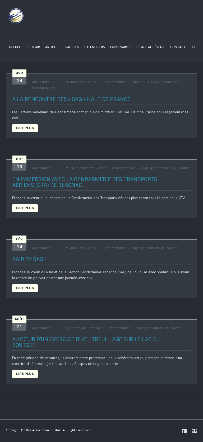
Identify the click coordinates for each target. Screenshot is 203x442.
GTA (173, 168)
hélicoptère (40, 88)
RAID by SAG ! (29, 259)
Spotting (94, 328)
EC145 (155, 82)
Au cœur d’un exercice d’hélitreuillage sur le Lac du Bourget (86, 342)
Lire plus (25, 128)
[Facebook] (184, 431)
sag (53, 88)
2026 (65, 82)
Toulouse (183, 168)
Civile (74, 168)
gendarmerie (171, 82)
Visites (91, 82)
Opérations (78, 328)
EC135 (145, 82)
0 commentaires (114, 82)
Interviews (77, 82)
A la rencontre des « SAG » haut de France (71, 99)
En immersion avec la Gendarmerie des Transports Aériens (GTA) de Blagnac (84, 182)
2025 (65, 168)
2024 (65, 328)
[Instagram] (194, 431)
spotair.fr (44, 82)
